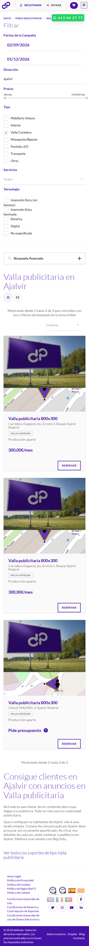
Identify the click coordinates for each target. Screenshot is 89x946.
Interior (16, 125)
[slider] (5, 98)
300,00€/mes (20, 450)
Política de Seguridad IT (21, 888)
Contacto (79, 938)
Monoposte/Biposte (24, 139)
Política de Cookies (18, 884)
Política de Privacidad (20, 880)
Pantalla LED (19, 146)
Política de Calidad (18, 892)
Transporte (18, 154)
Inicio (7, 18)
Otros (15, 161)
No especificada (21, 233)
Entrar (56, 5)
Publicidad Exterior (28, 18)
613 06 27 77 (70, 18)
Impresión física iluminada (18, 212)
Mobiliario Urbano (23, 118)
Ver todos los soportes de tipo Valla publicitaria (35, 855)
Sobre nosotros (56, 934)
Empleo (72, 934)
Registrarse (33, 5)
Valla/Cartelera (21, 132)
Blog (82, 934)
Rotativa (16, 219)
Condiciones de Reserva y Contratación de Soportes (23, 909)
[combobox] (44, 179)
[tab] (44, 258)
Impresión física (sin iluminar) (20, 202)
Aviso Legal (14, 876)
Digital (15, 226)
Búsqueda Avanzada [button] (28, 258)
